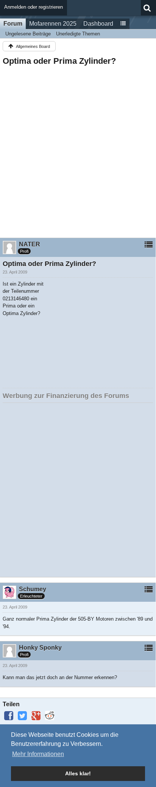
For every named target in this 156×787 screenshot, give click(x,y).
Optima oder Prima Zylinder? (59, 61)
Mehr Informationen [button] (38, 754)
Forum (12, 23)
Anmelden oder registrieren (33, 7)
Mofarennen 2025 (52, 23)
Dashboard (98, 23)
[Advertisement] (78, 149)
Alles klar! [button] (78, 773)
